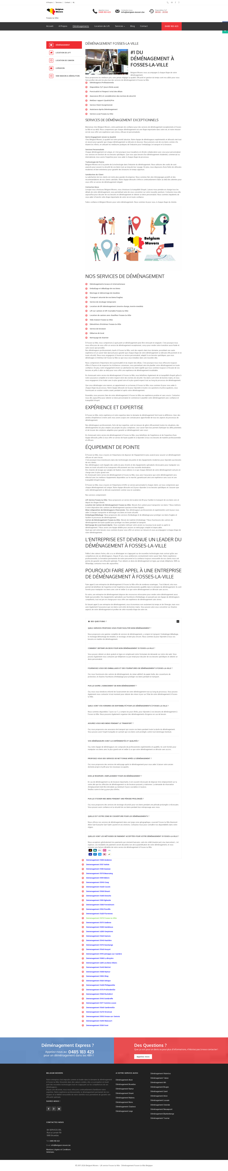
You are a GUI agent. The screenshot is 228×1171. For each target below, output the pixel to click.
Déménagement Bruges (160, 1087)
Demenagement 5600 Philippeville (100, 985)
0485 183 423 (105, 12)
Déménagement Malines (125, 1098)
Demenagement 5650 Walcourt (99, 1021)
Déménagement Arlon (159, 1096)
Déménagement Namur (125, 1089)
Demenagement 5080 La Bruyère (99, 958)
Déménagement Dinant (125, 1093)
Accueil (49, 26)
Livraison (60, 68)
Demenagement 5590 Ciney (97, 882)
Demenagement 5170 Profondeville (100, 990)
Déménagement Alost (124, 1080)
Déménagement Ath (158, 1082)
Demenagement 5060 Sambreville (100, 1007)
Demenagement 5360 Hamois (98, 936)
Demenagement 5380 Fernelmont (100, 905)
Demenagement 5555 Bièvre (97, 878)
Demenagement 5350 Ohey (97, 976)
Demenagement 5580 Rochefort (99, 994)
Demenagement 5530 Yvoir (97, 1025)
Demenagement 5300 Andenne (99, 860)
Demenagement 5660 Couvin (98, 887)
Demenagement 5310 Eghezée (98, 900)
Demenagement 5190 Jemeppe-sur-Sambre (104, 954)
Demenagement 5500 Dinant (98, 891)
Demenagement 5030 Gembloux (99, 927)
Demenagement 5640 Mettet (98, 967)
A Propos (49, 2)
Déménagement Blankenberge (162, 1114)
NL (74, 2)
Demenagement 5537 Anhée (97, 864)
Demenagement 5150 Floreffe (98, 909)
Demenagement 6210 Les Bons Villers (101, 963)
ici (105, 790)
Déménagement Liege (124, 1111)
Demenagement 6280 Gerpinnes (99, 931)
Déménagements (81, 26)
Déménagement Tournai (160, 1118)
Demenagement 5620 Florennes (99, 914)
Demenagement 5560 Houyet (98, 949)
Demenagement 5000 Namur (98, 972)
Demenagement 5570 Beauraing (99, 873)
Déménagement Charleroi (126, 1107)
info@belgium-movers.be (133, 12)
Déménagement (63, 45)
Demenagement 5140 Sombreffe (99, 999)
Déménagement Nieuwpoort (161, 1109)
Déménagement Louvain (160, 1100)
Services (59, 2)
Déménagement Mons (124, 1102)
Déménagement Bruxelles (126, 1084)
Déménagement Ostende (160, 1105)
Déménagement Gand (159, 1091)
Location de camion (65, 60)
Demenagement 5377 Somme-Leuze (101, 1003)
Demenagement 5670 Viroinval (99, 1012)
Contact (67, 2)
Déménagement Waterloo (161, 1073)
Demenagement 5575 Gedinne (98, 922)
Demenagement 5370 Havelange (99, 945)
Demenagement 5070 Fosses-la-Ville (101, 918)
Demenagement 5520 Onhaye (98, 981)
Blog (132, 26)
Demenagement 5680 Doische (98, 896)
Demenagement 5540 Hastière (99, 940)
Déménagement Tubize (160, 1078)
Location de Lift (102, 26)
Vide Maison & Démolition (68, 76)
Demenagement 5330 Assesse (98, 869)
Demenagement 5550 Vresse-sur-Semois (103, 1016)
